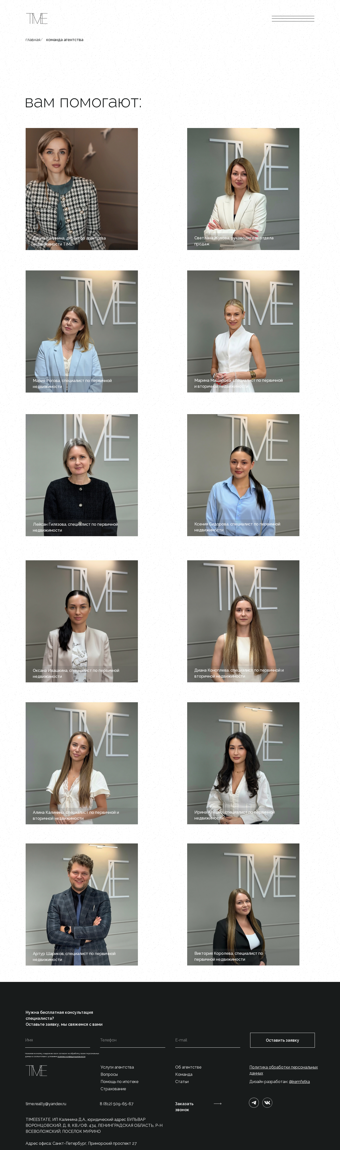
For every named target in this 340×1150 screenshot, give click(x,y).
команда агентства (64, 39)
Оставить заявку (282, 1040)
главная (33, 39)
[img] (267, 1103)
